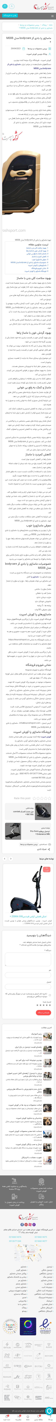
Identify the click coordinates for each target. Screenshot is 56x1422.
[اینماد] (46, 1326)
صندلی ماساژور (46, 1280)
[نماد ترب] (28, 1326)
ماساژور (23, 1266)
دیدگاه (47, 950)
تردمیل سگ (47, 1277)
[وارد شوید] (11, 6)
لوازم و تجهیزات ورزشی (17, 1290)
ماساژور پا (35, 576)
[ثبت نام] (5, 6)
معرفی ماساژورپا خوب (39, 259)
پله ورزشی (22, 1301)
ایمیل (49, 982)
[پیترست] (26, 1224)
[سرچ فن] (10, 1326)
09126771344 (15, 1241)
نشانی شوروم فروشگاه (38, 268)
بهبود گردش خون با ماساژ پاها (36, 251)
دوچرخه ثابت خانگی (44, 1290)
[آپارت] (30, 1224)
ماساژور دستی (20, 1287)
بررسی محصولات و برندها (29, 25)
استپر (24, 1297)
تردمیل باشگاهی (45, 1273)
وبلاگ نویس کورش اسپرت (37, 54)
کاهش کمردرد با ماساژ (39, 256)
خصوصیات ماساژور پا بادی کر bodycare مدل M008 (28, 262)
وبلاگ (44, 25)
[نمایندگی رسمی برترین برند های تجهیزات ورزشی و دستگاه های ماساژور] (28, 1372)
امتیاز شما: (47, 1002)
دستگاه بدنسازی (20, 1294)
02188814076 (15, 1237)
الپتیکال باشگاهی (45, 1311)
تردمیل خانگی (47, 1270)
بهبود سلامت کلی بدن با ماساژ (36, 248)
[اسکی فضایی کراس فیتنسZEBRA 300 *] (28, 889)
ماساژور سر (22, 1280)
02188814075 (41, 1237)
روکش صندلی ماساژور (18, 1273)
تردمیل (49, 1266)
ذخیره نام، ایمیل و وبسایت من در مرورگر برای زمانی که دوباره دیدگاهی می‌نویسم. (26, 995)
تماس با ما (22, 1304)
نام (50, 970)
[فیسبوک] (22, 1224)
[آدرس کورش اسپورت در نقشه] (28, 1253)
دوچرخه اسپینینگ (45, 1297)
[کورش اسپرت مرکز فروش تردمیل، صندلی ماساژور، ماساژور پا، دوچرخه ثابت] (43, 6)
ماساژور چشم (21, 1283)
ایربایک (49, 1301)
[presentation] (10, 858)
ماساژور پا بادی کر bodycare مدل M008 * (35, 28)
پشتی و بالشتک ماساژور (16, 1277)
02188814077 (41, 1241)
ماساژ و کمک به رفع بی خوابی (36, 253)
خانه (50, 25)
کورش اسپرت (46, 736)
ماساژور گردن (21, 1270)
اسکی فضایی (47, 1304)
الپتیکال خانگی (46, 1307)
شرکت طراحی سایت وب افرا (21, 1411)
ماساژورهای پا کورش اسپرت (37, 265)
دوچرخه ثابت (47, 1287)
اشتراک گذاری (42, 849)
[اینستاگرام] (34, 1224)
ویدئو (24, 1311)
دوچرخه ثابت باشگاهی (43, 1294)
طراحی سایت (39, 1411)
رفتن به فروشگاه (10, 15)
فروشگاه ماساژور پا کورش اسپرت (35, 271)
